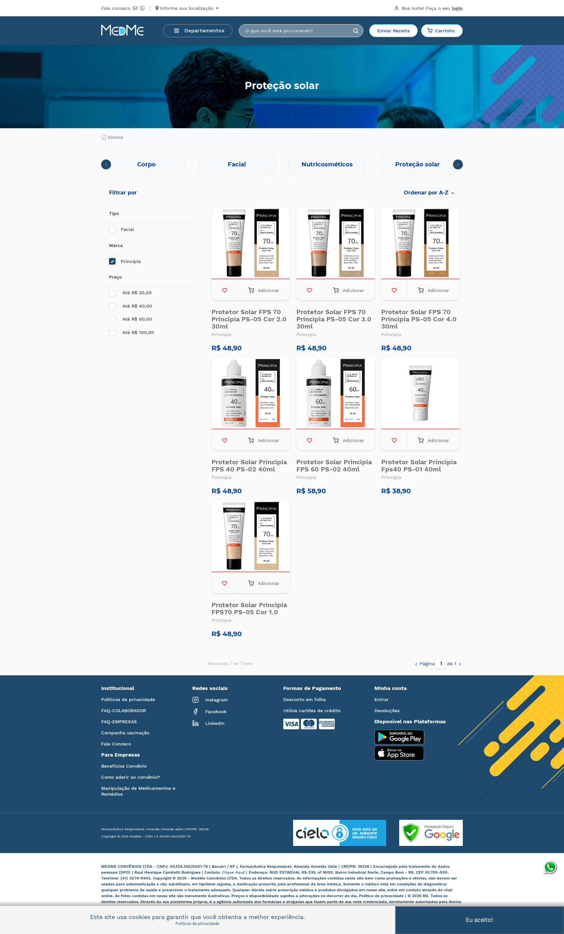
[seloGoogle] (424, 833)
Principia (131, 261)
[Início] (122, 30)
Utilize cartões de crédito (311, 710)
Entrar (381, 699)
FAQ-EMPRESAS (119, 721)
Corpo (146, 164)
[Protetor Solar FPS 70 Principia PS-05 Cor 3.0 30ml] (335, 244)
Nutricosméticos (327, 164)
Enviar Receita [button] (393, 30)
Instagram (216, 699)
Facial (237, 164)
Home (115, 137)
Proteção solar (417, 164)
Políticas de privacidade (128, 699)
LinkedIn (215, 723)
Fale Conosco (116, 743)
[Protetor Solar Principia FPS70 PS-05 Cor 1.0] (251, 537)
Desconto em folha (304, 699)
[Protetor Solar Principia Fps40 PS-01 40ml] (420, 394)
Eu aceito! (479, 919)
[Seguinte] (460, 663)
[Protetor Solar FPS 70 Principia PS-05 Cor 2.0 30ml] (251, 244)
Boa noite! (432, 8)
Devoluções (387, 710)
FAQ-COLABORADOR (123, 710)
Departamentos (204, 30)
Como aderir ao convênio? (130, 777)
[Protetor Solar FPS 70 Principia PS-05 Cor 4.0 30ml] (420, 244)
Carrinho (445, 30)
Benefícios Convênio (124, 766)
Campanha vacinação (125, 732)
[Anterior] (416, 663)
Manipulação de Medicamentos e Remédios (138, 791)
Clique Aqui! (234, 872)
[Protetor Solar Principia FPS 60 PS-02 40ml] (335, 394)
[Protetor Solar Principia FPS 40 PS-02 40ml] (251, 394)
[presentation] (106, 164)
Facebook (216, 711)
